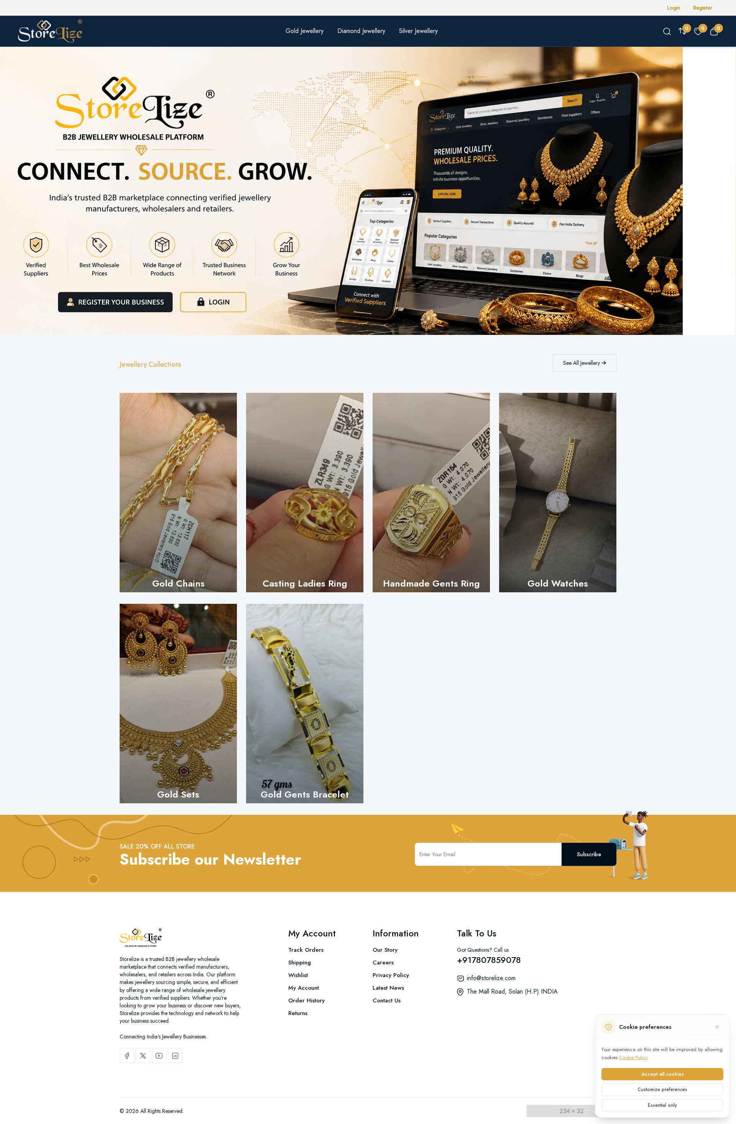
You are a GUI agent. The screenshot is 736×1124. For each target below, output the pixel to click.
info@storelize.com (491, 978)
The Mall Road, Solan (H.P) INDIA (512, 991)
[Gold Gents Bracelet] (304, 703)
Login (673, 8)
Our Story (385, 950)
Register (702, 8)
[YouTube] (159, 1055)
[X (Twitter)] (143, 1055)
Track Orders (306, 950)
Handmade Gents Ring (431, 583)
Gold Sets (178, 794)
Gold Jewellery (305, 30)
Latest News (388, 988)
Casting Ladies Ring (305, 583)
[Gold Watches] (557, 492)
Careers (383, 962)
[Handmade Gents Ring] (431, 492)
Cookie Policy (633, 1057)
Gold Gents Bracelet (305, 794)
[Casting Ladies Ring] (304, 492)
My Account (303, 988)
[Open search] (667, 31)
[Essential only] (717, 1027)
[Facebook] (127, 1055)
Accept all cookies (662, 1074)
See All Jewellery (582, 363)
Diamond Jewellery (361, 30)
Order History (306, 1000)
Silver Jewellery (418, 30)
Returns (297, 1013)
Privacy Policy (391, 975)
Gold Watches (557, 583)
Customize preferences (662, 1089)
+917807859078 (489, 960)
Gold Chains (178, 583)
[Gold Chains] (178, 492)
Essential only (662, 1105)
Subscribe (589, 854)
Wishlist (298, 975)
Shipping (299, 962)
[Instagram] (175, 1055)
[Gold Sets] (178, 703)
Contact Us (387, 1000)
